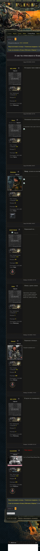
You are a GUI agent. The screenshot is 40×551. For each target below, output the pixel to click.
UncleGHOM (13, 451)
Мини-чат (12, 542)
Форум (14, 33)
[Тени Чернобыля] (27, 6)
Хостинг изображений (27, 0)
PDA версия (19, 0)
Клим (13, 286)
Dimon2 (13, 341)
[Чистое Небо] (35, 6)
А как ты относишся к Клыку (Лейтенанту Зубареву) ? (22, 50)
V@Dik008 (25, 43)
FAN (21, 43)
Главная (9, 33)
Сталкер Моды (31, 33)
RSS (34, 0)
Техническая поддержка (31, 46)
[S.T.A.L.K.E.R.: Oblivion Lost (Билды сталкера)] (19, 6)
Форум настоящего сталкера (15, 46)
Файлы (24, 33)
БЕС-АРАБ (13, 68)
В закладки (12, 0)
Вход (26, 10)
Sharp (13, 120)
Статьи (19, 33)
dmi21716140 (13, 230)
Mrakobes (13, 172)
